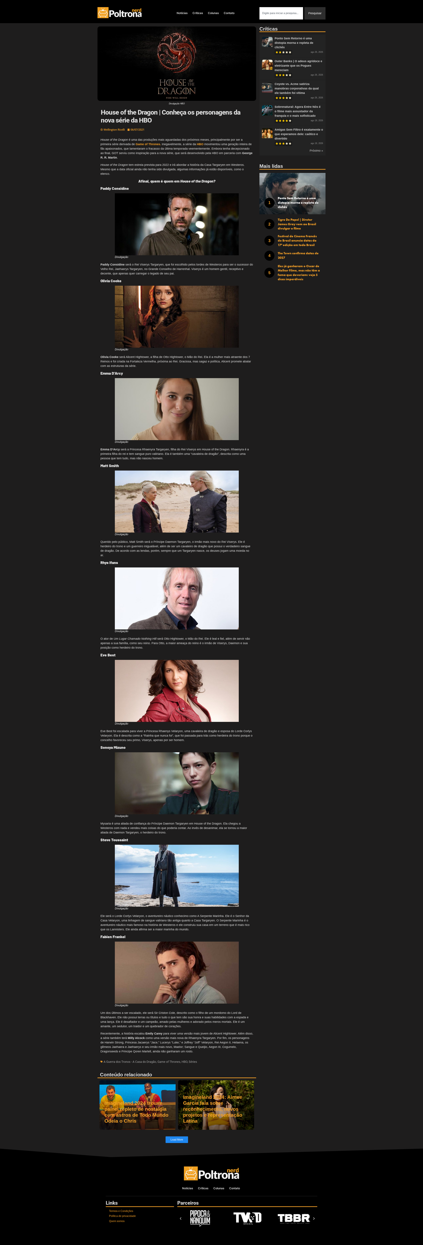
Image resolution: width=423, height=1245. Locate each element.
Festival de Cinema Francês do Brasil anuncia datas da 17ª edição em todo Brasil (297, 240)
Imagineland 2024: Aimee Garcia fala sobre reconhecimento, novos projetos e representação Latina (212, 1109)
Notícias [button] (182, 13)
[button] (180, 1218)
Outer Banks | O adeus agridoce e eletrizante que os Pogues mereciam (298, 66)
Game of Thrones (168, 1061)
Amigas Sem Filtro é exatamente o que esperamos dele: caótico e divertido (299, 134)
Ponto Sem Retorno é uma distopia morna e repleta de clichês (294, 43)
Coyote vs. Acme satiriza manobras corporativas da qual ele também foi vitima (297, 88)
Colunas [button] (213, 13)
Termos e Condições (121, 1211)
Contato (229, 13)
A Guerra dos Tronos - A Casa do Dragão (130, 1061)
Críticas (197, 13)
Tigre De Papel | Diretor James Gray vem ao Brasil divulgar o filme (297, 224)
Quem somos (117, 1221)
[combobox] (281, 13)
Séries (193, 1061)
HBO (184, 1061)
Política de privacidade (122, 1216)
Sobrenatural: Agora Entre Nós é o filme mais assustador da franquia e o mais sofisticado (298, 111)
